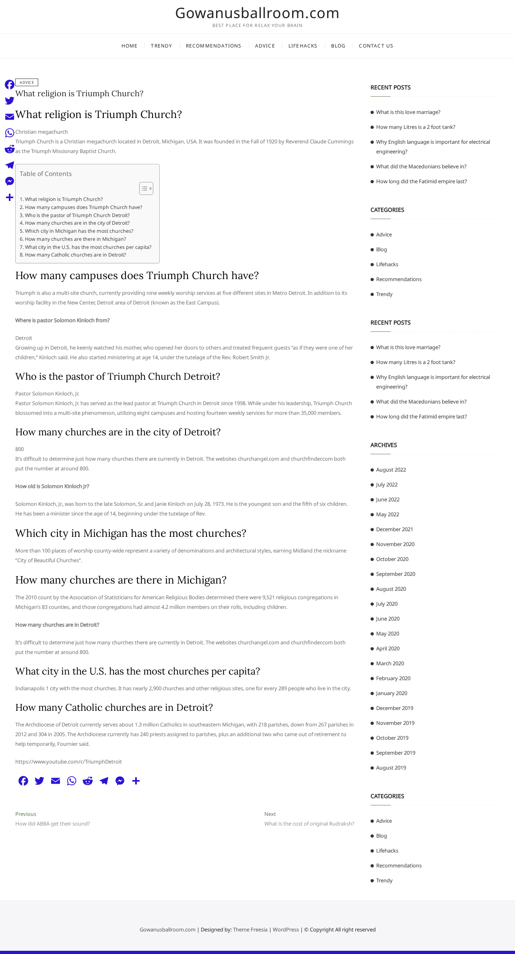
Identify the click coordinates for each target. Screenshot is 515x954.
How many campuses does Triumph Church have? (83, 207)
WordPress (286, 929)
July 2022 (387, 484)
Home (130, 45)
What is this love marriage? (408, 112)
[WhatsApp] (10, 133)
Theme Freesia (250, 929)
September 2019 (395, 752)
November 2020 (395, 544)
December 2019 (394, 708)
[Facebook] (10, 85)
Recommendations (214, 45)
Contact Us (376, 45)
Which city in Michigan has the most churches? (79, 231)
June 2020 (388, 618)
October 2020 (392, 559)
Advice (265, 45)
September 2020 (395, 573)
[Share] (10, 197)
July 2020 (387, 603)
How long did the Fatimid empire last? (421, 181)
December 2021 (394, 529)
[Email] (10, 117)
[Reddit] (10, 149)
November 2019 (395, 722)
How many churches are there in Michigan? (75, 239)
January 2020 (391, 693)
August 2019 (391, 767)
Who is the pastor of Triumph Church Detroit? (77, 215)
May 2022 (387, 514)
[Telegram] (10, 165)
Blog (338, 45)
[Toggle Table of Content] (142, 188)
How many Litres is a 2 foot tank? (415, 126)
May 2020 (387, 633)
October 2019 (392, 737)
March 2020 (390, 663)
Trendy (161, 45)
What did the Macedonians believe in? (421, 166)
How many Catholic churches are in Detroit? (75, 254)
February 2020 (393, 678)
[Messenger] (10, 181)
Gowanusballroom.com (257, 13)
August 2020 (391, 588)
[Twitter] (10, 101)
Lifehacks (303, 45)
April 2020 (388, 648)
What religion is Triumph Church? (79, 93)
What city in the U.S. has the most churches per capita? (88, 247)
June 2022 (388, 499)
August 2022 (391, 469)
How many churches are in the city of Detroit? (77, 222)
